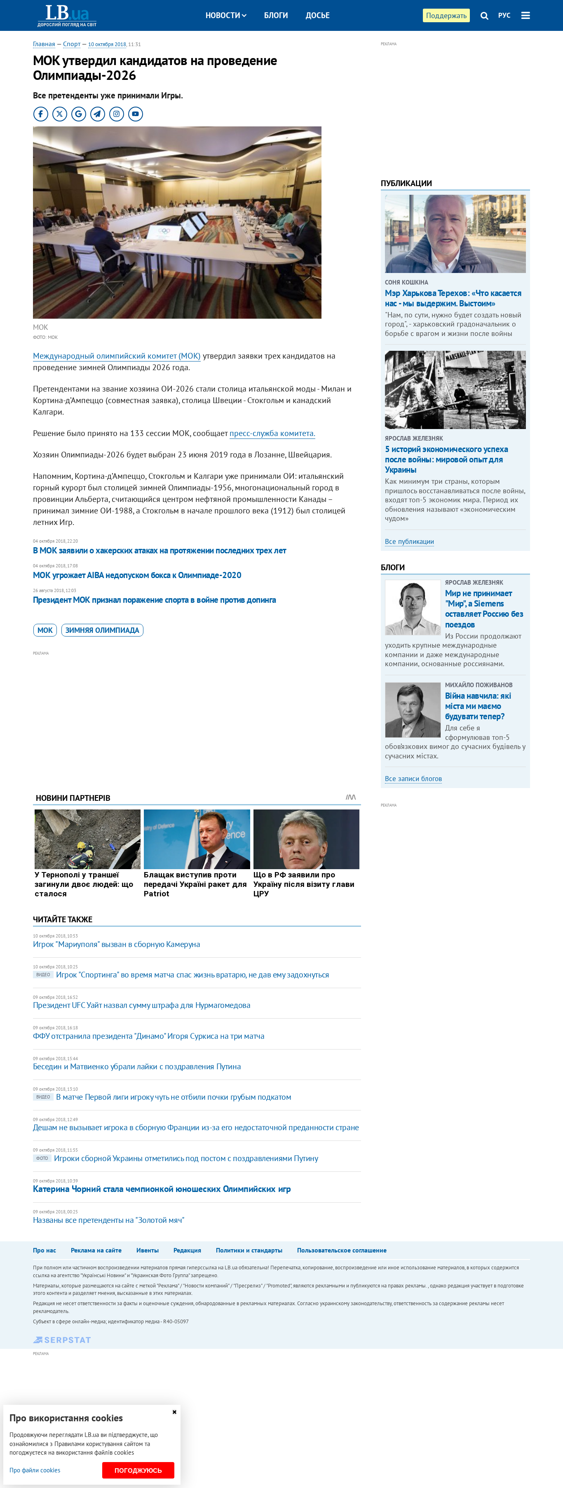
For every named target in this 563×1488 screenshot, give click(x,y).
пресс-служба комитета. (272, 433)
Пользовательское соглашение (342, 1250)
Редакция (187, 1250)
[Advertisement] (197, 715)
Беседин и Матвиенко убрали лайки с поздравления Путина (137, 1066)
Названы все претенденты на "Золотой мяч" (109, 1220)
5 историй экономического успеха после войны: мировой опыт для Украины (446, 459)
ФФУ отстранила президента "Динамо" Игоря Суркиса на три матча (149, 1036)
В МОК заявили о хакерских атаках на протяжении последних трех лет (159, 550)
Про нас (44, 1250)
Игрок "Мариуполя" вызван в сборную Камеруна (116, 944)
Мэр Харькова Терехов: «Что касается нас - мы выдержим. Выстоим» (453, 298)
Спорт (71, 44)
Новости (223, 15)
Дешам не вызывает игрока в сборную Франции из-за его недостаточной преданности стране (196, 1127)
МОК (45, 630)
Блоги (276, 15)
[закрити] (174, 1412)
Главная (44, 44)
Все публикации (409, 541)
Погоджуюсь (138, 1470)
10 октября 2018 (107, 44)
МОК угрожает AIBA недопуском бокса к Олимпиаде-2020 (137, 575)
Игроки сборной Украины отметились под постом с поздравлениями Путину (177, 1158)
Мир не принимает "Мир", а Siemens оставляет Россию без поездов (484, 609)
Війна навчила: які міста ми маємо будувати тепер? (478, 706)
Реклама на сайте (96, 1250)
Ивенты (147, 1250)
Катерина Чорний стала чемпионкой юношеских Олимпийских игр (162, 1188)
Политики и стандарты (249, 1250)
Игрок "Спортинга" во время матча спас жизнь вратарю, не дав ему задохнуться (182, 974)
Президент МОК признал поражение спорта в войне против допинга (154, 599)
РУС (504, 15)
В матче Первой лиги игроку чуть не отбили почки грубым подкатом (163, 1097)
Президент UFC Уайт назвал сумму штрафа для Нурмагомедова (142, 1005)
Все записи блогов (413, 778)
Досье (318, 15)
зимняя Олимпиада (102, 630)
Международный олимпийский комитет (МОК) (117, 355)
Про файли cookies (34, 1470)
